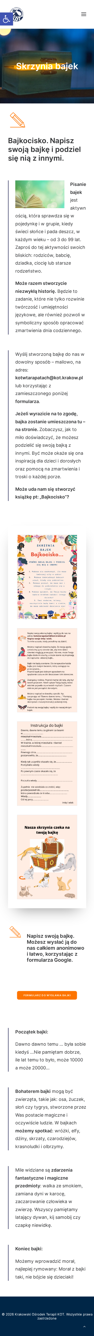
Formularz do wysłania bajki (46, 995)
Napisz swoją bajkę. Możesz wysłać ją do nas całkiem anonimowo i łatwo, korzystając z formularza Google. (55, 948)
